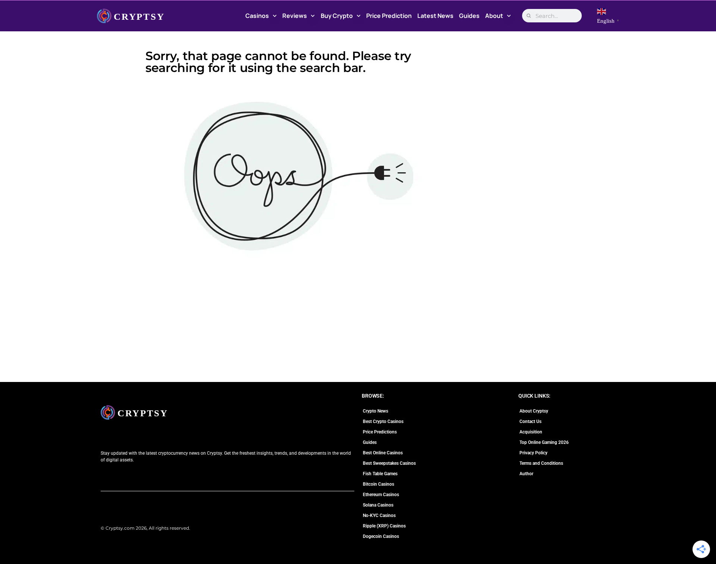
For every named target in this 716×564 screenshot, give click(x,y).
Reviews (294, 16)
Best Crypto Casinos (383, 421)
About (494, 16)
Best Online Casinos (383, 452)
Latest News (435, 16)
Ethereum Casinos (381, 494)
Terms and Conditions (541, 463)
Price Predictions (380, 432)
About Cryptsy (533, 411)
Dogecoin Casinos (381, 536)
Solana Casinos (378, 505)
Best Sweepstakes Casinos (389, 463)
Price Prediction (389, 16)
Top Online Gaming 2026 (544, 442)
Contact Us (530, 421)
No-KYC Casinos (379, 515)
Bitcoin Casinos (378, 484)
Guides (469, 16)
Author (526, 473)
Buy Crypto (337, 16)
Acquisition (530, 432)
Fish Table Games (380, 473)
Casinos (257, 16)
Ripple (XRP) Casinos (384, 526)
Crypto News (375, 411)
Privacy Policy (533, 452)
